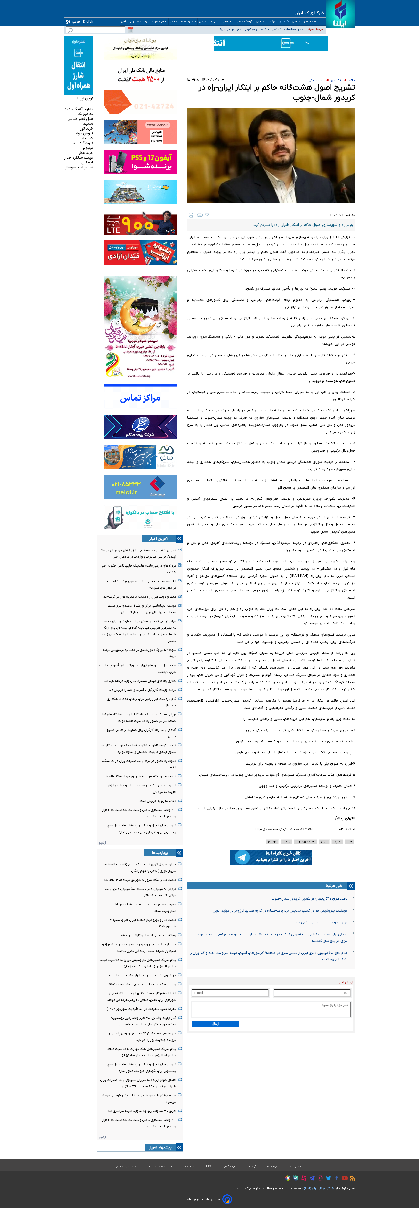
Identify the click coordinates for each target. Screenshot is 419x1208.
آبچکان (87, 162)
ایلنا (322, 22)
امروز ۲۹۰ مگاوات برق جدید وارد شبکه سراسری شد (142, 1111)
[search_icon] (70, 31)
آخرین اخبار (310, 22)
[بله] (294, 1179)
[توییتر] (327, 1179)
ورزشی (203, 22)
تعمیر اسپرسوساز (79, 167)
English (88, 22)
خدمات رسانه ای (126, 1167)
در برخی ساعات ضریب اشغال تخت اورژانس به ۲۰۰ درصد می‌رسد (263, 29)
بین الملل (228, 22)
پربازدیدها (160, 852)
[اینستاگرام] (319, 1179)
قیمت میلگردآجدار (78, 157)
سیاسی (296, 22)
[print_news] (191, 215)
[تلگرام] (311, 1179)
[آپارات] (303, 1178)
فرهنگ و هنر (245, 22)
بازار (146, 22)
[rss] (351, 1179)
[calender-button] (130, 30)
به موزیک (85, 114)
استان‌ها (215, 22)
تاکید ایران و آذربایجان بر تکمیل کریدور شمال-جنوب (310, 899)
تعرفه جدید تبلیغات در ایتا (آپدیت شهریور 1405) (141, 1009)
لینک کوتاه (347, 829)
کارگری (272, 22)
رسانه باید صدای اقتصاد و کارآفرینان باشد (148, 935)
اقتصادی (284, 22)
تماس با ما (296, 1167)
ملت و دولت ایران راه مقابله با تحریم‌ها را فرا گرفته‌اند (139, 597)
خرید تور (86, 128)
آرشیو (102, 843)
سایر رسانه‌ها (188, 22)
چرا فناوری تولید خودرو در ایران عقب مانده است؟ (142, 975)
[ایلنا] (340, 14)
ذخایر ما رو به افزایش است (157, 801)
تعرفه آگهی (230, 1167)
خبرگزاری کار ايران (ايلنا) (319, 1188)
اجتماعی (260, 22)
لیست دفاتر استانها (160, 1167)
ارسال (215, 1024)
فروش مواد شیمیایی (84, 136)
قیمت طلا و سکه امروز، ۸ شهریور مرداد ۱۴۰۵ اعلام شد (140, 777)
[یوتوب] (344, 1179)
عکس (173, 22)
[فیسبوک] (335, 1179)
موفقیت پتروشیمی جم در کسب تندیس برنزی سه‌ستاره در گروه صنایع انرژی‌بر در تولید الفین (280, 910)
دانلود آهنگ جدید (78, 109)
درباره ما (272, 1167)
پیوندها (189, 1167)
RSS (208, 1167)
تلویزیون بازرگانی (131, 22)
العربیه (76, 22)
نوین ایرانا (85, 98)
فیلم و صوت (159, 22)
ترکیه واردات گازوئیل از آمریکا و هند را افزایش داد (142, 690)
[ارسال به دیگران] (207, 215)
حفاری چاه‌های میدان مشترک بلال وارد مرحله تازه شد (140, 681)
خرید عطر (86, 152)
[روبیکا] (286, 1178)
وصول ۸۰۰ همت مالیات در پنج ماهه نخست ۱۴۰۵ (142, 984)
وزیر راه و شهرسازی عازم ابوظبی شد (321, 922)
